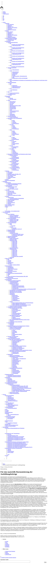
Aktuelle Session (10, 197)
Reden (6, 421)
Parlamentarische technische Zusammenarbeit (13, 448)
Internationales (5, 427)
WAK (11, 57)
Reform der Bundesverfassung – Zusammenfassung (21, 388)
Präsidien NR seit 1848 (14, 219)
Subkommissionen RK (16, 45)
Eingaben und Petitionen (16, 340)
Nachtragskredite (15, 287)
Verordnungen (14, 299)
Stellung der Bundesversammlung (13, 338)
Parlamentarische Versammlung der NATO (15, 439)
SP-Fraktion (9, 173)
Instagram (14, 557)
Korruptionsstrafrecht (16, 371)
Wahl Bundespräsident (14, 247)
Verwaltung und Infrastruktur (12, 336)
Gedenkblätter (12, 232)
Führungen (9, 396)
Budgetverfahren (15, 284)
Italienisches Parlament (14, 161)
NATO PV (12, 140)
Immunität (14, 369)
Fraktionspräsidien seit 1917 (15, 217)
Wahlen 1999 (14, 241)
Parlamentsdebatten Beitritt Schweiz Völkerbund (21, 390)
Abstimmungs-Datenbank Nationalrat (14, 183)
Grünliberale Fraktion (11, 177)
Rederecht (14, 364)
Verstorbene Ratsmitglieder (12, 236)
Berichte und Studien (11, 380)
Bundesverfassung (15, 296)
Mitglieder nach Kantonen (12, 27)
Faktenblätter (9, 379)
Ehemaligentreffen (13, 221)
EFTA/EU (12, 124)
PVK (8, 91)
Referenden (14, 343)
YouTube (10, 557)
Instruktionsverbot (15, 370)
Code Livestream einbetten (15, 264)
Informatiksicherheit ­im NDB (15, 105)
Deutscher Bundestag (14, 155)
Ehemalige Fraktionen (14, 216)
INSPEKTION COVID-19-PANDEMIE (19, 78)
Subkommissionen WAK (16, 59)
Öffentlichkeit (14, 342)
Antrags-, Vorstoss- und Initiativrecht (19, 358)
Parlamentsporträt (8, 279)
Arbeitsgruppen (15, 72)
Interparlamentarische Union (12, 435)
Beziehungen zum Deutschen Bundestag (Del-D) (16, 442)
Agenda (6, 543)
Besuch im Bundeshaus (9, 395)
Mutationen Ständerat (11, 37)
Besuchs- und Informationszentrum (11, 425)
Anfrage (13, 330)
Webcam (9, 415)
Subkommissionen (15, 69)
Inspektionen (12, 114)
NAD (11, 224)
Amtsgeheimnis (15, 357)
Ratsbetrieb (5, 181)
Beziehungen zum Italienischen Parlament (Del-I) (16, 446)
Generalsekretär (10, 266)
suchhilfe (6, 411)
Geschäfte (9, 260)
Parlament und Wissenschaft (12, 278)
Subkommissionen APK (16, 53)
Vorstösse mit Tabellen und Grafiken (14, 195)
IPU (10, 136)
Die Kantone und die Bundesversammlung (18, 351)
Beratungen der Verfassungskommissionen (20, 387)
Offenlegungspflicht (16, 372)
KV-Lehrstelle (10, 418)
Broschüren (9, 378)
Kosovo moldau (10, 452)
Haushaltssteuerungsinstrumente (18, 285)
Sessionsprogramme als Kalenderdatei (17, 198)
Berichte (13, 75)
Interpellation (14, 332)
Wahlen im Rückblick (11, 237)
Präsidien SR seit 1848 (14, 220)
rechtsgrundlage (15, 153)
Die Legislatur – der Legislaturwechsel (12, 211)
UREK (11, 49)
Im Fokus (7, 410)
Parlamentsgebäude (8, 272)
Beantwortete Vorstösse (11, 193)
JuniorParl (7, 553)
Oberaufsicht (12, 293)
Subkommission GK (16, 87)
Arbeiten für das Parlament (10, 416)
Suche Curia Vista (8, 205)
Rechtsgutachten (13, 107)
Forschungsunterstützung (12, 408)
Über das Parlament (6, 212)
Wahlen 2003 (14, 242)
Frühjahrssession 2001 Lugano (18, 234)
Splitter (8, 274)
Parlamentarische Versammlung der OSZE (15, 437)
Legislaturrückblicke (11, 231)
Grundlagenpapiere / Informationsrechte (19, 76)
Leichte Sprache (6, 13)
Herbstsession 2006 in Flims (17, 235)
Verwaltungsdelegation (11, 116)
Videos (13, 135)
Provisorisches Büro (16, 314)
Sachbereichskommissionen (12, 42)
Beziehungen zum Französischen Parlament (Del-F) (17, 445)
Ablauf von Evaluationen (14, 92)
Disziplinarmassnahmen (16, 360)
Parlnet (4, 11)
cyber (11, 112)
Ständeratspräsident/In (16, 318)
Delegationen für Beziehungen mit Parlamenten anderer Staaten (19, 154)
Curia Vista (7, 189)
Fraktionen (7, 170)
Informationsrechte (15, 361)
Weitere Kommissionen (11, 82)
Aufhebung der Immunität (17, 347)
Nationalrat (7, 23)
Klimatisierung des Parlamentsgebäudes (14, 273)
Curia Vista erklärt (10, 192)
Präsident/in (9, 25)
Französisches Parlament (14, 158)
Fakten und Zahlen (8, 258)
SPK (11, 65)
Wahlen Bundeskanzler (14, 238)
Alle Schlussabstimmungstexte (13, 199)
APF (11, 119)
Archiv (6, 213)
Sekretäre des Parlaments (12, 271)
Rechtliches (7, 546)
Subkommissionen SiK (16, 64)
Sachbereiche (14, 73)
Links (13, 77)
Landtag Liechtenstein (14, 164)
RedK (11, 90)
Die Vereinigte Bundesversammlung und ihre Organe (19, 319)
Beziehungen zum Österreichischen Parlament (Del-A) (17, 443)
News (6, 409)
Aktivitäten (14, 122)
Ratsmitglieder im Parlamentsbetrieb (16, 356)
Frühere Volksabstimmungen (12, 404)
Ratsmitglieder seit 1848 (11, 39)
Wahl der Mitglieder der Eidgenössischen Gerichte (21, 304)
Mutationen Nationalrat (11, 29)
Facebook (7, 557)
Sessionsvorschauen (11, 202)
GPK (11, 70)
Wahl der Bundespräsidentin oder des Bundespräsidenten (22, 302)
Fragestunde (14, 331)
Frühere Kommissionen (11, 222)
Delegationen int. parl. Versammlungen (14, 118)
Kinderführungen (10, 398)
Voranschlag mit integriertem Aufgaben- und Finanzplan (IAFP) (24, 289)
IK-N (11, 88)
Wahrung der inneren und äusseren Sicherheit (18, 305)
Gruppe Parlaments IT (14, 117)
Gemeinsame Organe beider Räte (16, 321)
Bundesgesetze (15, 295)
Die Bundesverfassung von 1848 (18, 389)
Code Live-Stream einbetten (10, 426)
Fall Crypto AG (13, 101)
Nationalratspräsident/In (16, 313)
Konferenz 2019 (13, 108)
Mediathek (7, 413)
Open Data (9, 263)
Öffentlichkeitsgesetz (9, 420)
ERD (11, 129)
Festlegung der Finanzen (14, 283)
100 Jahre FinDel (13, 99)
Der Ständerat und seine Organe (16, 315)
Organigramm (10, 270)
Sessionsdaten (10, 201)
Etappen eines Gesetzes (14, 392)
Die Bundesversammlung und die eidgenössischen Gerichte (21, 350)
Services (4, 394)
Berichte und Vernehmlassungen (18, 44)
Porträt (13, 120)
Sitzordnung (9, 28)
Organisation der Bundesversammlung (14, 306)
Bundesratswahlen (13, 239)
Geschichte (12, 187)
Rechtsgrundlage (15, 146)
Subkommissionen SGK (16, 48)
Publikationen (14, 85)
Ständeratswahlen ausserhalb (17, 256)
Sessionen (7, 196)
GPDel (8, 100)
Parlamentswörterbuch (9, 374)
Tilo (8, 275)
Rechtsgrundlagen (15, 123)
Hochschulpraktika (10, 417)
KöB (11, 223)
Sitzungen (9, 261)
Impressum (7, 545)
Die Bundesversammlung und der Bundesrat (18, 345)
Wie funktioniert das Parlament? (11, 382)
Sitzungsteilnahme (15, 363)
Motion (13, 333)
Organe (4, 22)
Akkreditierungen (10, 402)
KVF (11, 55)
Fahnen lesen (9, 194)
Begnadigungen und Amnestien (15, 291)
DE (3, 15)
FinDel (8, 97)
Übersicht (9, 203)
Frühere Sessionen (10, 200)
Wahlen (6, 206)
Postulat (13, 335)
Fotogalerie (7, 544)
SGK (11, 46)
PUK (11, 79)
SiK (10, 62)
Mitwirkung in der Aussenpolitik (16, 292)
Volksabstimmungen (9, 403)
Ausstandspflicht (15, 359)
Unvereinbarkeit (15, 373)
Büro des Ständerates (16, 316)
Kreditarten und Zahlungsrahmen (18, 286)
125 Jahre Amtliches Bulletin (12, 188)
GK (10, 84)
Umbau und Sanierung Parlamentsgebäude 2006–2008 (17, 276)
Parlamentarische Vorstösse (17, 349)
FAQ (8, 454)
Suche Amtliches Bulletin (10, 204)
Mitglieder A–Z (10, 26)
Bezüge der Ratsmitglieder (10, 180)
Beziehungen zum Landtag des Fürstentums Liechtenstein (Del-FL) (19, 447)
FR (3, 16)
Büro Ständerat (10, 31)
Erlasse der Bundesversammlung (16, 326)
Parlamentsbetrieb (10, 322)
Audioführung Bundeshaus (12, 400)
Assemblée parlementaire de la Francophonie (15, 436)
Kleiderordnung (15, 362)
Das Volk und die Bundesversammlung (17, 339)
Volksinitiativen (15, 344)
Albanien (9, 449)
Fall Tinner (12, 103)
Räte (8, 259)
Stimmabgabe (14, 367)
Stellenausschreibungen (16, 86)
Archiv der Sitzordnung (14, 215)
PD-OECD (9, 440)
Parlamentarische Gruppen (12, 381)
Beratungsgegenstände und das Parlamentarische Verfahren (18, 325)
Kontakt (4, 12)
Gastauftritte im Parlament (12, 422)
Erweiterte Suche (10, 40)
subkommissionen (15, 71)
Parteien (8, 178)
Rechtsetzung (12, 294)
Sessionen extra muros (14, 233)
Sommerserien (7, 423)
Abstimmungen (8, 182)
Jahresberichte (12, 115)
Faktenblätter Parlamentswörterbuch (14, 375)
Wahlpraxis (12, 257)
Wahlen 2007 (14, 243)
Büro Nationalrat (10, 24)
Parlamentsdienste (8, 265)
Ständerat (7, 30)
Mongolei (9, 450)
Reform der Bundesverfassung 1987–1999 (20, 386)
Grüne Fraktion (10, 176)
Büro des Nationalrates (16, 310)
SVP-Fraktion (10, 172)
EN (3, 20)
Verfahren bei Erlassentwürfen (15, 328)
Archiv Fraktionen (10, 214)
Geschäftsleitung (10, 267)
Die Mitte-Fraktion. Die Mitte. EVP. (14, 174)
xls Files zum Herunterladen (12, 184)
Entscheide (14, 227)
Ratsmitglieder (10, 354)
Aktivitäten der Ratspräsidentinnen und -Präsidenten (14, 428)
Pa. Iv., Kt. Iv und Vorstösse (15, 329)
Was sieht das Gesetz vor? (17, 228)
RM (3, 19)
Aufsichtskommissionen (11, 67)
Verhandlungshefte (10, 406)
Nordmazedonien (10, 451)
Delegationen (7, 96)
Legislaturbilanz (10, 262)
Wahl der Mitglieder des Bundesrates (19, 303)
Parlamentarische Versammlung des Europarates (16, 438)
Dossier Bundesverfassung (15, 384)
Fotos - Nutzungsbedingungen (13, 414)
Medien (6, 401)
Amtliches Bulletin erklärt (12, 186)
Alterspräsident (15, 309)
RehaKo (11, 226)
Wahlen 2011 (14, 244)
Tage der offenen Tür (11, 399)
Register (6, 455)
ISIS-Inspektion (13, 106)
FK (10, 68)
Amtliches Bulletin (8, 185)
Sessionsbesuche (10, 397)
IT (3, 17)
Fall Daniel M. (12, 102)
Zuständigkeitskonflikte (14, 281)
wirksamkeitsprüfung (14, 282)
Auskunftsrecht (12, 111)
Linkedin (3, 557)
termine (13, 144)
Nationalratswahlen (13, 240)
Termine (13, 121)
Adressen (7, 179)
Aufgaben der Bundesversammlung (14, 280)
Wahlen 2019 (14, 246)
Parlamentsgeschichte (9, 277)
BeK (11, 83)
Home (4, 463)
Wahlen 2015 (14, 245)
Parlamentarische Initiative (17, 334)
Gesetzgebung (14, 297)
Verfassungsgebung (15, 298)
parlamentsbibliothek (9, 407)
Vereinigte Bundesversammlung (11, 38)
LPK (11, 95)
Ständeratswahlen (13, 248)
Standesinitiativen (15, 353)
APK (11, 51)
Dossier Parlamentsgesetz (14, 393)
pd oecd (11, 145)
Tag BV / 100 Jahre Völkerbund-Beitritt (19, 391)
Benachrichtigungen (9, 412)
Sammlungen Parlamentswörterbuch (14, 376)
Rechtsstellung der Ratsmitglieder (16, 368)
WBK (11, 60)
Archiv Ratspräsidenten (11, 218)
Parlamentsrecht (10, 383)
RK (10, 43)
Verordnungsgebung (16, 300)
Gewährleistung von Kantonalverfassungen (18, 290)
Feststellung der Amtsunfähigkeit (18, 348)
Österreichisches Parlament (15, 167)
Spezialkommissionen (11, 94)
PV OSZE (12, 148)
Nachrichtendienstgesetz (14, 110)
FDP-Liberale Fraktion (11, 175)
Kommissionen (8, 41)
